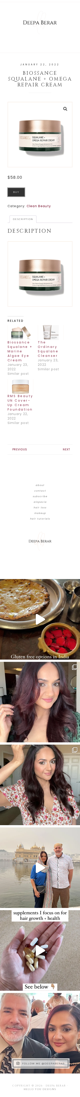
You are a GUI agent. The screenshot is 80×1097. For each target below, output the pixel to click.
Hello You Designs (40, 1089)
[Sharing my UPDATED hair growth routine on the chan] (40, 785)
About (40, 485)
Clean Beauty (39, 206)
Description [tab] (23, 219)
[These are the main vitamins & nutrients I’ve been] (40, 950)
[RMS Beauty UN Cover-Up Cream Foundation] (20, 386)
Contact (40, 490)
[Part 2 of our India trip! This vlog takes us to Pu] (40, 867)
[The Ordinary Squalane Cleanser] (51, 332)
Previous (19, 449)
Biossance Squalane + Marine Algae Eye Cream (20, 351)
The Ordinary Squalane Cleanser (48, 349)
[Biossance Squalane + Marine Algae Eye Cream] (20, 332)
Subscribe (40, 496)
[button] (65, 109)
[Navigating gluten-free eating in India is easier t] (40, 619)
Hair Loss (40, 507)
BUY (16, 192)
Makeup (40, 513)
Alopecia (40, 502)
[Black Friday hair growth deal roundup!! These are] (40, 702)
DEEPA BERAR (40, 22)
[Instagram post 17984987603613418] (40, 1033)
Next (66, 449)
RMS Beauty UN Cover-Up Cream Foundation (20, 403)
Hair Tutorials (40, 518)
